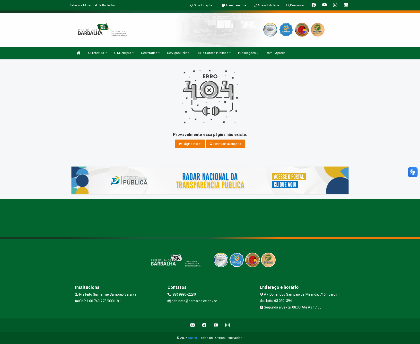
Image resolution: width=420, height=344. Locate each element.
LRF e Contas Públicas (213, 53)
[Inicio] (78, 53)
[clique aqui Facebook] (204, 325)
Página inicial (191, 144)
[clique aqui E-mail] (192, 325)
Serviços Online (178, 53)
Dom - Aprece (275, 53)
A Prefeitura (96, 53)
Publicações (247, 53)
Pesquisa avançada (227, 144)
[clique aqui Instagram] (227, 325)
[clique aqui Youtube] (216, 325)
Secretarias (149, 53)
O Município (123, 53)
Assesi (193, 338)
